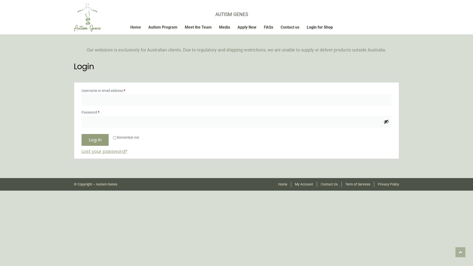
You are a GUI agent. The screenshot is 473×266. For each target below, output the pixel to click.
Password (97, 111)
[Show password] (386, 121)
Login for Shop (320, 27)
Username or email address (110, 90)
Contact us (290, 27)
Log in (95, 140)
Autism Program (162, 27)
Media (224, 27)
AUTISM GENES (231, 14)
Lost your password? (104, 151)
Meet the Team (198, 27)
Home (135, 27)
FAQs (268, 27)
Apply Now (246, 27)
